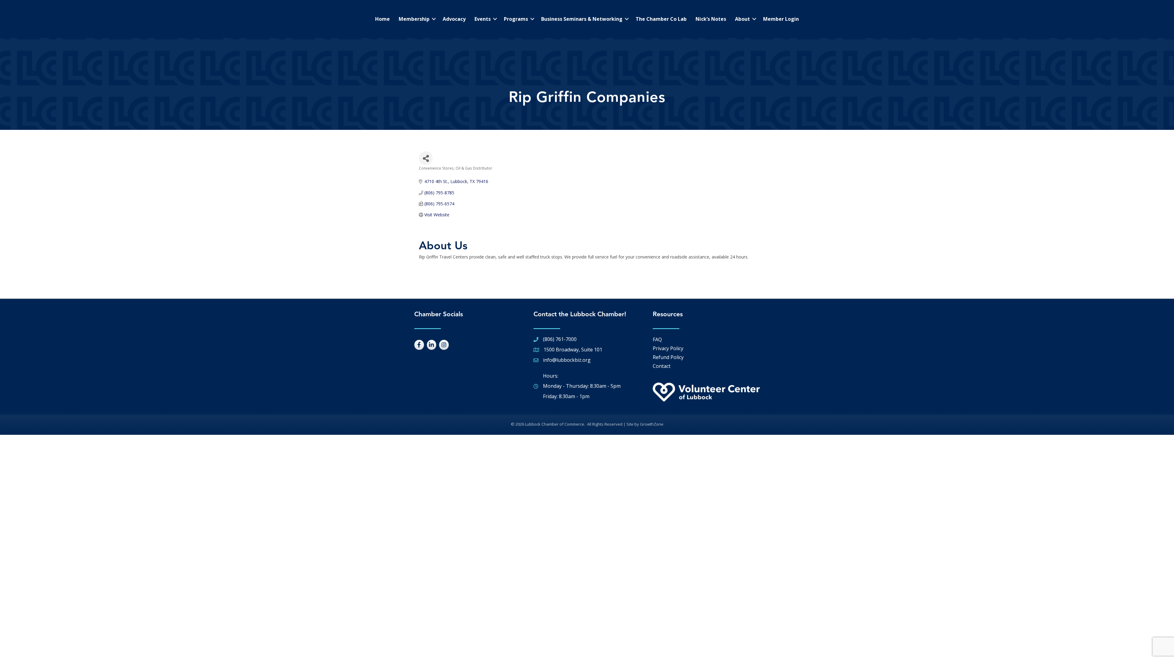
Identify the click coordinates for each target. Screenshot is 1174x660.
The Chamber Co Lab (661, 19)
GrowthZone (651, 424)
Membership (414, 19)
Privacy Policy (668, 348)
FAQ (657, 339)
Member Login (781, 19)
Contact (661, 366)
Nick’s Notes (711, 19)
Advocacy (454, 19)
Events (482, 19)
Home (382, 19)
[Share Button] (426, 158)
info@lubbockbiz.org (567, 360)
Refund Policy (668, 357)
